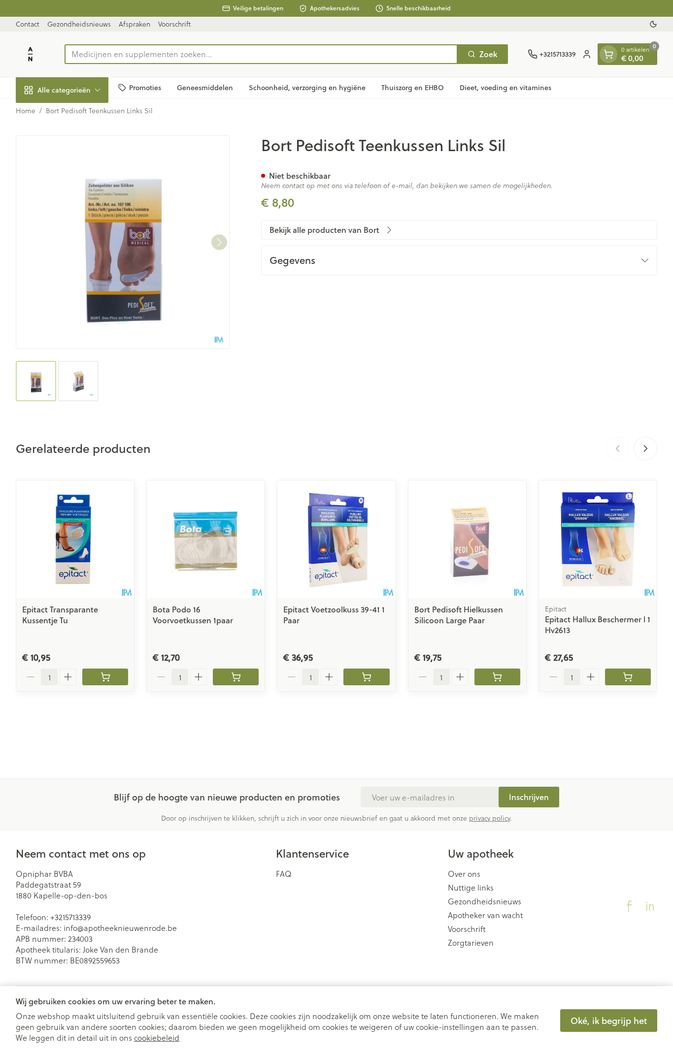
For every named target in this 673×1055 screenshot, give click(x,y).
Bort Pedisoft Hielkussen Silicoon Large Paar (458, 615)
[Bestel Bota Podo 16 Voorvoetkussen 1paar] (236, 677)
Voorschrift (174, 24)
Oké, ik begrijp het (609, 1020)
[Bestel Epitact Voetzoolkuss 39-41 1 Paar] (366, 677)
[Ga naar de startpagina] (30, 54)
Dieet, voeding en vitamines (505, 87)
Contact (27, 24)
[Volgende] (219, 242)
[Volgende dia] (645, 448)
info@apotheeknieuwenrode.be (120, 927)
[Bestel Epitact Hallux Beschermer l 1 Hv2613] (628, 677)
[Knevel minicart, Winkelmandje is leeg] (608, 54)
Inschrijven (529, 796)
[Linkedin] (649, 906)
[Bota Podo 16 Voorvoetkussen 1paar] (206, 539)
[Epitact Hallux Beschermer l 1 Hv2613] (598, 539)
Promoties (145, 87)
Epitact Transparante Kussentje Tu (60, 615)
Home (25, 111)
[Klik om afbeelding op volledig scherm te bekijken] (122, 242)
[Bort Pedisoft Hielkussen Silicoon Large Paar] (467, 539)
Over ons (464, 873)
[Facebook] (629, 906)
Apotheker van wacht (485, 915)
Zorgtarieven (471, 942)
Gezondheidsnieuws (79, 24)
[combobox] (261, 54)
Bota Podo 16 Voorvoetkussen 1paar (193, 615)
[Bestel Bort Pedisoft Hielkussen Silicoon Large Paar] (497, 677)
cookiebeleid (156, 1037)
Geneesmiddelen (205, 87)
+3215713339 (70, 917)
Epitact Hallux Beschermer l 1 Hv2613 (597, 624)
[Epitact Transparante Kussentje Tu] (75, 539)
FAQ (284, 873)
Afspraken (134, 24)
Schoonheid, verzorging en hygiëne (307, 87)
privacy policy (489, 818)
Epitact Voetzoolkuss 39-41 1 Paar (334, 615)
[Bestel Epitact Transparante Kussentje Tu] (105, 677)
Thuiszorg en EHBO (412, 87)
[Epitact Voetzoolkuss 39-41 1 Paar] (336, 539)
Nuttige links (471, 887)
